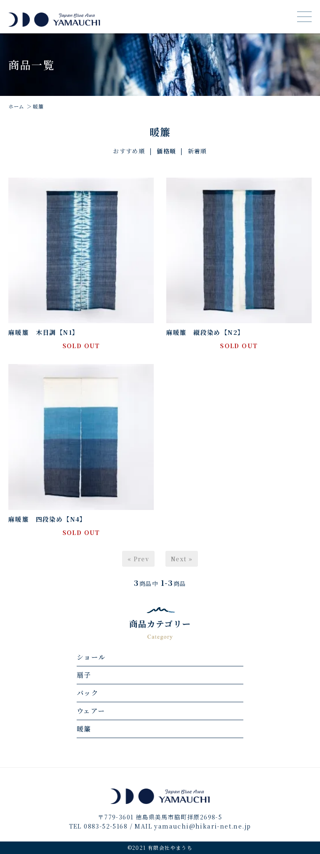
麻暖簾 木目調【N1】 (43, 332)
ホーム (16, 106)
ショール (91, 657)
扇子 (84, 675)
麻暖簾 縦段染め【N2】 (205, 332)
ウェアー (91, 711)
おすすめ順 (129, 151)
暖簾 (38, 106)
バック (87, 693)
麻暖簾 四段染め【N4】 (47, 519)
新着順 (197, 151)
